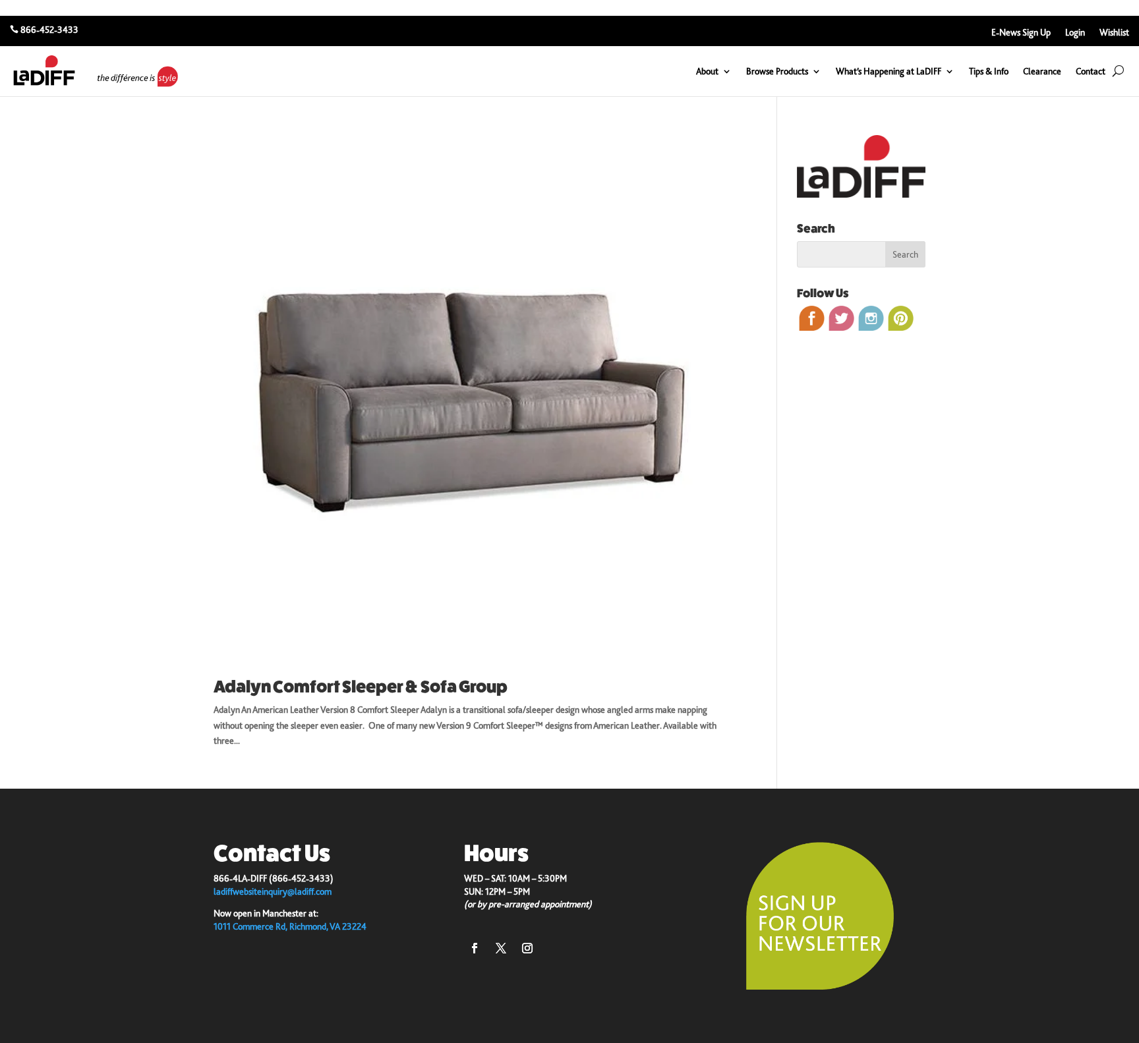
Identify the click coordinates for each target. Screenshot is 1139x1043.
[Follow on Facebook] (474, 948)
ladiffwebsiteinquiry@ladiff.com (273, 891)
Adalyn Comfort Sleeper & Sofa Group (361, 687)
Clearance (1042, 71)
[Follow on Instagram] (527, 948)
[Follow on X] (500, 948)
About (707, 71)
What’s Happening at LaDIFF (888, 71)
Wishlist (1114, 33)
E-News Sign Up (1021, 33)
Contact (1090, 71)
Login (1075, 33)
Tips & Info (988, 71)
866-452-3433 (49, 29)
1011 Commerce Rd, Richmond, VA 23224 (290, 926)
